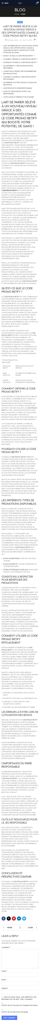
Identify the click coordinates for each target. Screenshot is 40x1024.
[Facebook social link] (4, 918)
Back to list (20, 927)
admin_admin (13, 40)
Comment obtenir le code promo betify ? (20, 59)
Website (5, 988)
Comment (6, 947)
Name (4, 971)
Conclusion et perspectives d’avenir (18, 97)
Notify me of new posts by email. (15, 1012)
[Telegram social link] (24, 918)
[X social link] (9, 918)
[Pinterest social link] (14, 918)
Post (23, 14)
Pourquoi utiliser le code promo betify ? (20, 62)
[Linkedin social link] (19, 918)
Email (4, 979)
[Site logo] (20, 3)
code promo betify (9, 190)
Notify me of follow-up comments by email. (20, 1005)
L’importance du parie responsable (17, 88)
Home (17, 14)
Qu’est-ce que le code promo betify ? (18, 56)
